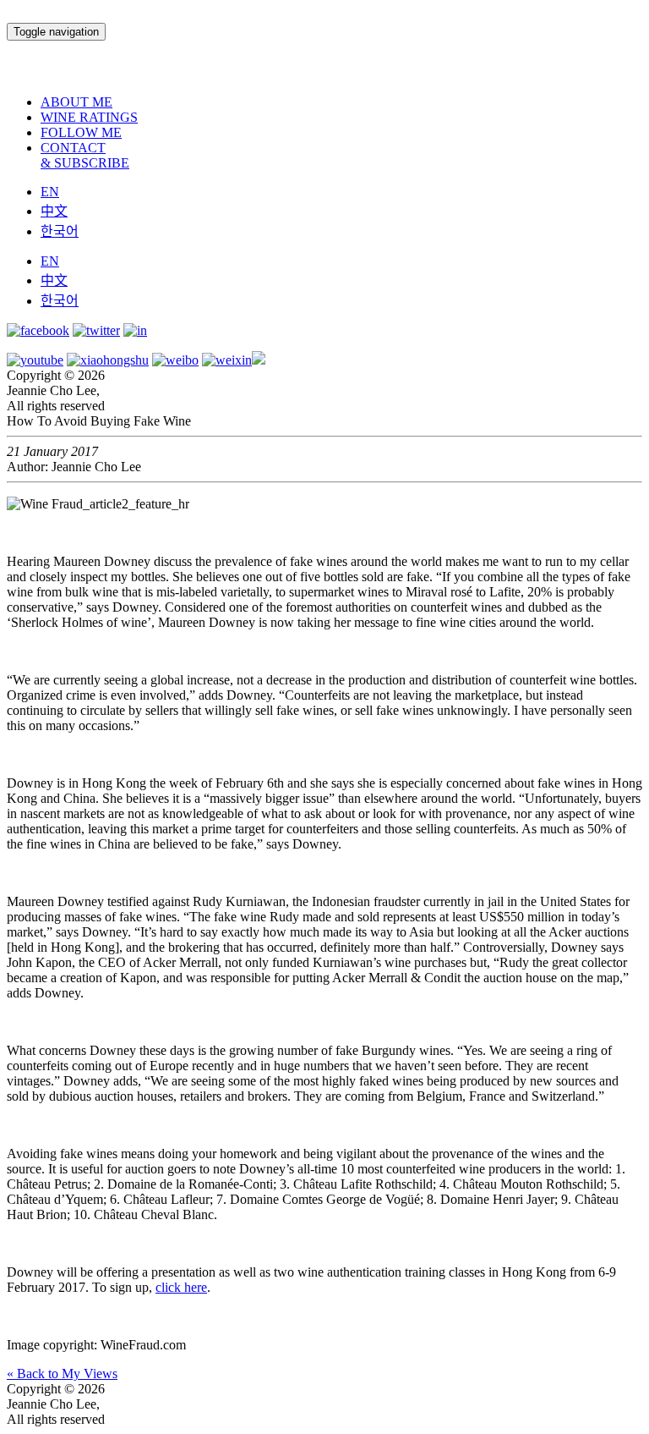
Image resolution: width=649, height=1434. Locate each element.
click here (181, 1287)
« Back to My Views (62, 1373)
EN (50, 191)
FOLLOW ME (81, 132)
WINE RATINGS (89, 117)
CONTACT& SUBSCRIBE (85, 155)
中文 (54, 211)
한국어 (60, 231)
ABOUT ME (76, 102)
